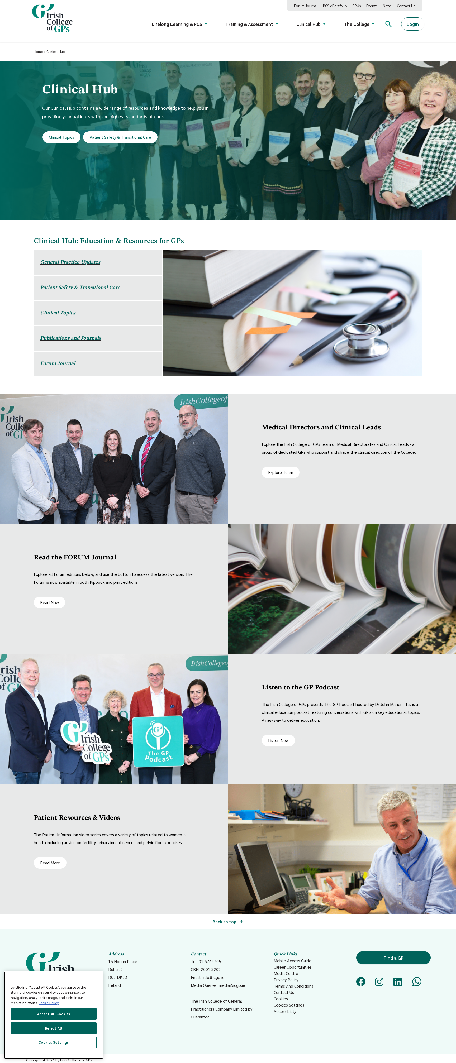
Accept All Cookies (53, 1014)
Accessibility (285, 1011)
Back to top (225, 921)
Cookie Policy (49, 1002)
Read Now (49, 602)
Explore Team (280, 472)
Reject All (54, 1028)
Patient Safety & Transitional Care (120, 137)
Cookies (281, 998)
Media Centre (286, 973)
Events (372, 5)
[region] (53, 1015)
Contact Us (406, 5)
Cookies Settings (289, 1004)
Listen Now (278, 740)
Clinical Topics (61, 137)
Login (413, 24)
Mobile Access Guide (292, 960)
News (387, 5)
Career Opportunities (293, 967)
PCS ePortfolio (335, 5)
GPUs (356, 5)
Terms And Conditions (293, 986)
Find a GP (393, 958)
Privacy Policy (286, 979)
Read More (50, 862)
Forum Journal (306, 5)
